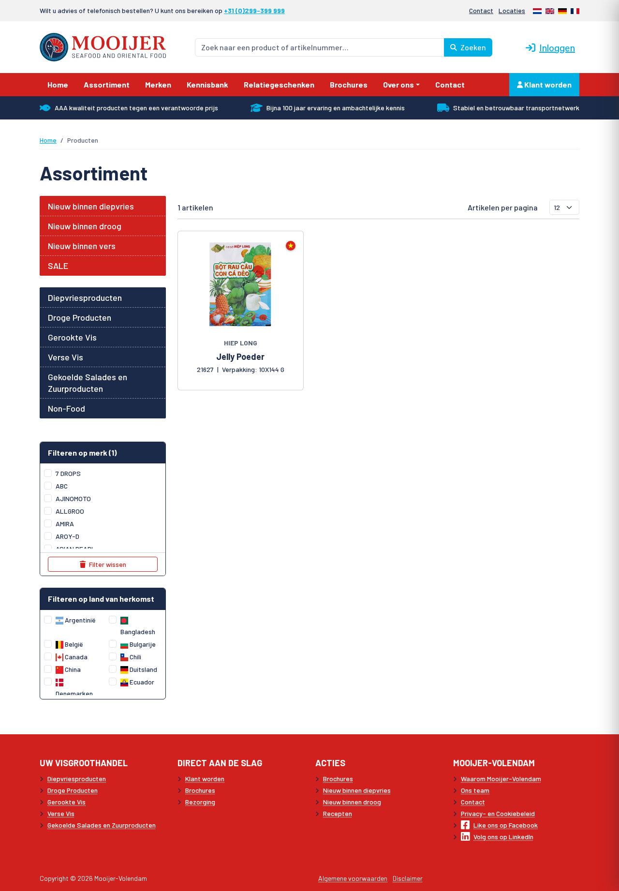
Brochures (200, 790)
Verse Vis (65, 357)
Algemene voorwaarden (352, 878)
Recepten (337, 813)
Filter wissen (107, 564)
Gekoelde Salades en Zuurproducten (87, 382)
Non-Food (66, 408)
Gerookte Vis (72, 337)
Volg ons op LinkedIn (503, 836)
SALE (58, 265)
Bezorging (200, 802)
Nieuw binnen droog (84, 226)
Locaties (512, 10)
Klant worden (547, 84)
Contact (481, 10)
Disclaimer (408, 878)
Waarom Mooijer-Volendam (501, 778)
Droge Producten (79, 317)
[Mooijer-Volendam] (103, 46)
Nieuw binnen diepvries (91, 206)
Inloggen (557, 47)
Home (48, 140)
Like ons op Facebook (505, 825)
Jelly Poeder (240, 356)
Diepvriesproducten (85, 297)
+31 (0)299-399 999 (254, 10)
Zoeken (472, 47)
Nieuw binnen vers (82, 245)
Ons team (475, 790)
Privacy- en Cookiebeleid (498, 813)
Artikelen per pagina (503, 207)
